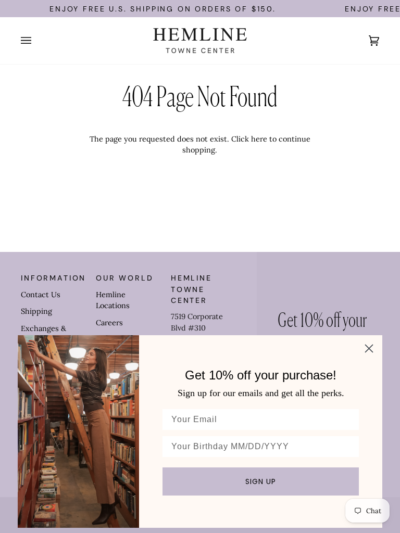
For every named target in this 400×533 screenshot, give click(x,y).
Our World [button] (125, 278)
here (259, 139)
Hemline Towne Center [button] (191, 289)
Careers (109, 322)
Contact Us (40, 294)
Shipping (36, 311)
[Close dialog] (369, 348)
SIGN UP (260, 481)
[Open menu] (36, 40)
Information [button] (53, 278)
